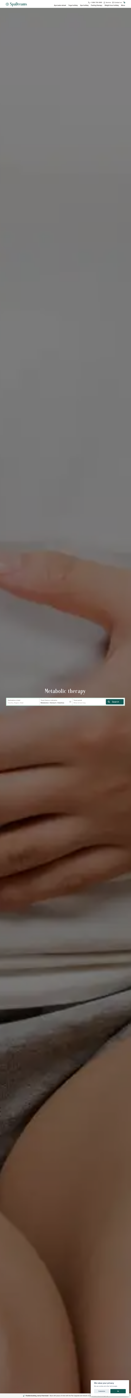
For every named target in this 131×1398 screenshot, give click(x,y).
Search (115, 702)
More (123, 5)
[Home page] (17, 3)
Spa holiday (84, 5)
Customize (101, 1391)
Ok (118, 1391)
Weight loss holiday (112, 5)
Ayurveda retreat (60, 5)
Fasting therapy (96, 5)
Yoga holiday (73, 5)
